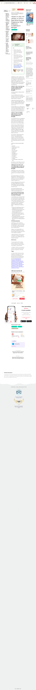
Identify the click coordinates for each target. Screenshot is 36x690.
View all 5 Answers (29, 86)
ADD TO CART (23, 298)
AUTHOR (14, 341)
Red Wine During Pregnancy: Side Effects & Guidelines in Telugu (17, 266)
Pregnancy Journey (15, 328)
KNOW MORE (15, 298)
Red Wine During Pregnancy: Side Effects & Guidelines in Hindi (17, 262)
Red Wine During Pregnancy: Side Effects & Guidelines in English (16, 260)
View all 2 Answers (29, 101)
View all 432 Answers (30, 78)
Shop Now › (23, 71)
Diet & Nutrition (14, 326)
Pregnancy (20, 326)
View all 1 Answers (29, 93)
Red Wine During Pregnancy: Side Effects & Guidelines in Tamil (17, 264)
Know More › (14, 346)
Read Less (9, 11)
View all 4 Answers (29, 64)
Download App (20, 9)
